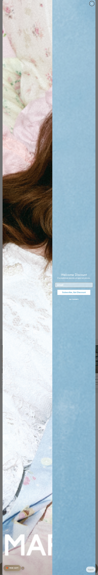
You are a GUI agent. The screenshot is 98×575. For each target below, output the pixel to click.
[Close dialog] (91, 3)
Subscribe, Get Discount (74, 292)
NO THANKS (73, 299)
